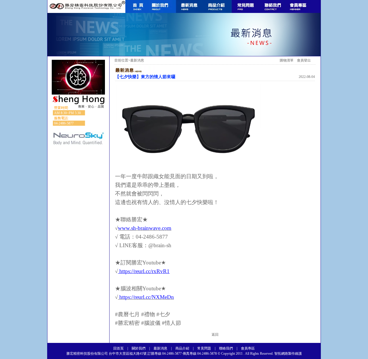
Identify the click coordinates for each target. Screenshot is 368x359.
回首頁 (118, 348)
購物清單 (287, 60)
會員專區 (248, 348)
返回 (215, 335)
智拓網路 (280, 354)
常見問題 (204, 348)
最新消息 (160, 348)
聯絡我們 (226, 348)
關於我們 (138, 348)
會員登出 (304, 60)
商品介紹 (182, 348)
